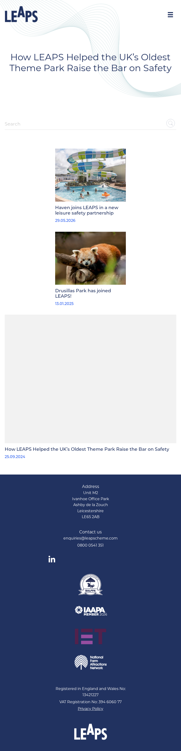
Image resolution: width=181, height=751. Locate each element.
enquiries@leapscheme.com (90, 538)
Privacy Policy (90, 708)
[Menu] (170, 14)
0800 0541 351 (90, 545)
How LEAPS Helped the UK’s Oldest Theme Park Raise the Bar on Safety (87, 449)
